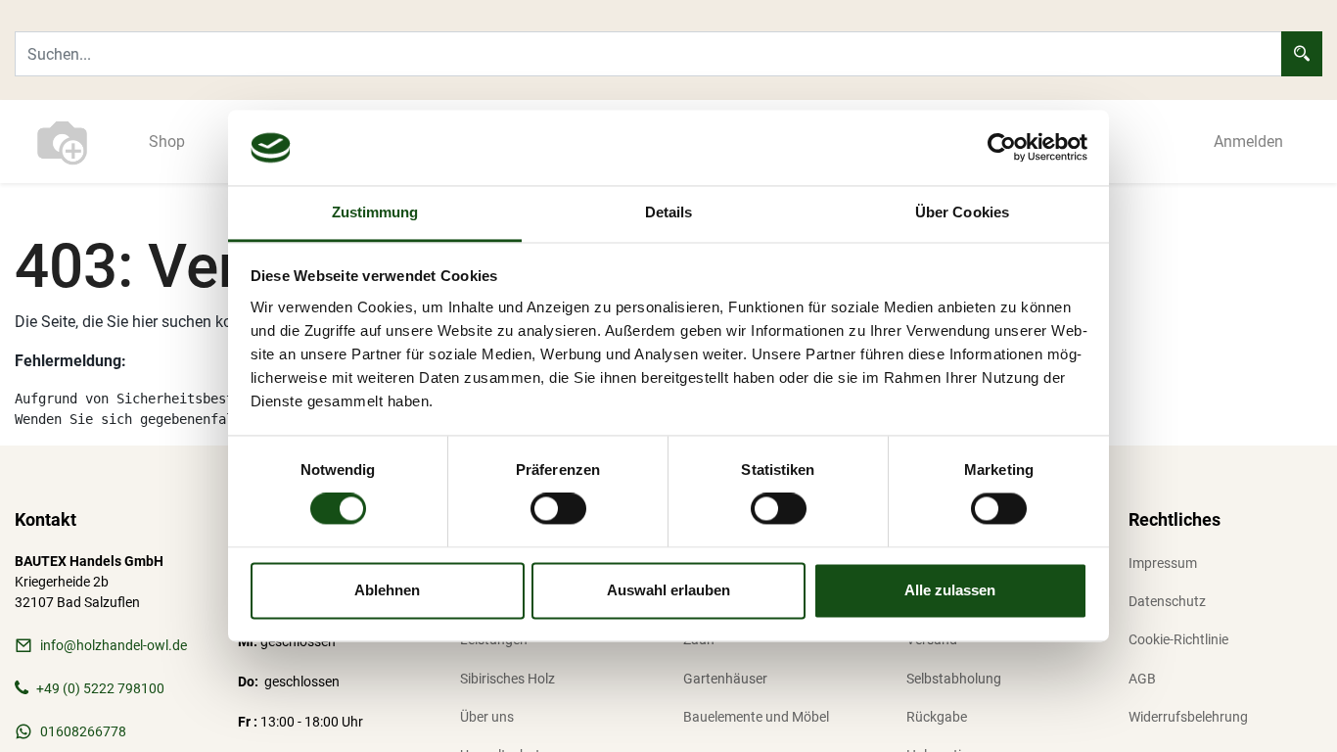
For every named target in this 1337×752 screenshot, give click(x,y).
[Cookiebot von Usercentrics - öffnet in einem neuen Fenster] (1001, 148)
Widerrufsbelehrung (1188, 717)
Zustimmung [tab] (375, 212)
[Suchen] (1301, 53)
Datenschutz (1167, 601)
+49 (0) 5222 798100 (100, 688)
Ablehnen (387, 590)
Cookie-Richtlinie (1178, 639)
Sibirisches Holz (507, 678)
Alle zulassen (949, 590)
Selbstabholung (953, 678)
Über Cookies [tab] (962, 212)
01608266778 (83, 731)
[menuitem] (166, 142)
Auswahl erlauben (668, 590)
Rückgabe (936, 717)
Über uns (487, 717)
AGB (1142, 678)
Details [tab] (669, 212)
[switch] (558, 509)
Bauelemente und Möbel (756, 717)
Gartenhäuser (725, 678)
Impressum (1163, 563)
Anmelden (1248, 141)
